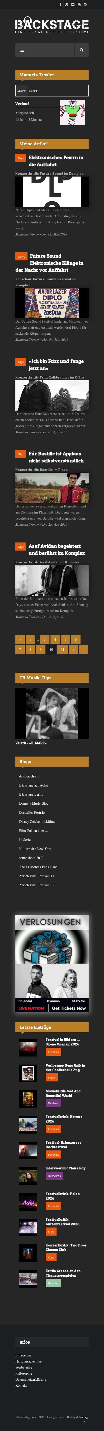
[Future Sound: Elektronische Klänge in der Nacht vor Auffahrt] (52, 303)
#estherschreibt (29, 776)
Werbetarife (23, 1367)
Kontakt (33, 91)
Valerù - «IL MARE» (31, 743)
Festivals (53, 1052)
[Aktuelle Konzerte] (52, 988)
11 (62, 649)
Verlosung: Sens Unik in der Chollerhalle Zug (65, 1067)
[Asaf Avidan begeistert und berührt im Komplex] (52, 580)
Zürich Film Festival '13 (36, 875)
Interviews (54, 1176)
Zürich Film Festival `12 (37, 884)
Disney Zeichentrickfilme (37, 821)
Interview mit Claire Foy (66, 1168)
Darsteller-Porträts (32, 812)
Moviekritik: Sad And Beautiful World (63, 1093)
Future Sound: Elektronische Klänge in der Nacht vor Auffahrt (49, 263)
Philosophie (23, 1373)
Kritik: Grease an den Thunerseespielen (63, 1273)
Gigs (21, 158)
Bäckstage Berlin (31, 794)
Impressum (23, 1355)
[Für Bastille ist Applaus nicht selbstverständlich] (52, 488)
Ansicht (22, 91)
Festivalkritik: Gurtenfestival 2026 (63, 1221)
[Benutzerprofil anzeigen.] (72, 112)
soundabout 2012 (31, 857)
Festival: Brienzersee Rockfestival (64, 1144)
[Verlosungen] (52, 939)
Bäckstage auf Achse (33, 785)
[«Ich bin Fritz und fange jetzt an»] (52, 395)
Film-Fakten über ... (33, 830)
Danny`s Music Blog (33, 803)
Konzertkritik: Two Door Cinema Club (66, 1247)
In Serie (25, 839)
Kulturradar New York (35, 848)
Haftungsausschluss (29, 1361)
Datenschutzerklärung (30, 1379)
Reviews (53, 1103)
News (21, 256)
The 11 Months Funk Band (38, 866)
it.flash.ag (82, 1417)
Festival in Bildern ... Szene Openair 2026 (63, 1041)
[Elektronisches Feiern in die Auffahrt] (52, 192)
